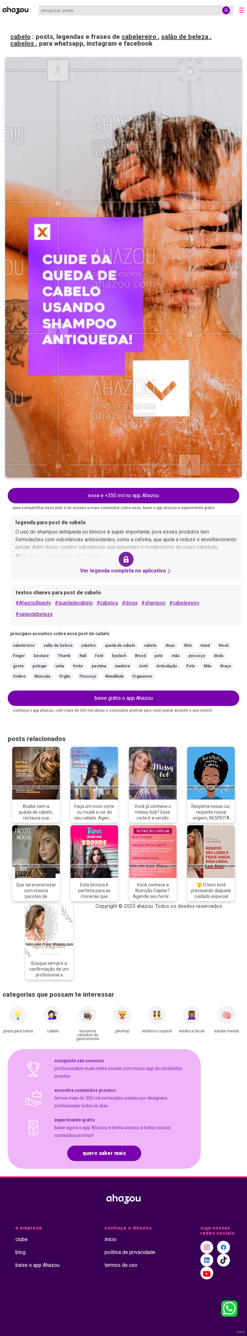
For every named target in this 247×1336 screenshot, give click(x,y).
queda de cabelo (120, 645)
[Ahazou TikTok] (223, 1260)
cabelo (20, 37)
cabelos (23, 43)
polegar (39, 666)
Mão (208, 666)
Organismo (142, 676)
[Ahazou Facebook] (223, 1247)
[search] (226, 10)
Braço (225, 666)
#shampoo (153, 603)
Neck (224, 645)
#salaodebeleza (33, 614)
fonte (78, 666)
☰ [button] (241, 10)
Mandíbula (114, 676)
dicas (170, 645)
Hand (205, 645)
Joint (143, 666)
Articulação (166, 666)
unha (59, 666)
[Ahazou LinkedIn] (206, 1260)
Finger (19, 656)
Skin (188, 645)
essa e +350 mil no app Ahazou (123, 495)
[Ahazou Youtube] (206, 1273)
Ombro (19, 676)
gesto (18, 666)
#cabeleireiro (184, 603)
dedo (219, 656)
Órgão (64, 676)
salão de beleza (185, 37)
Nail (82, 656)
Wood (140, 656)
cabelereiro (140, 37)
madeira (122, 666)
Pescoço (87, 676)
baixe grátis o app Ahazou (124, 698)
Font (99, 656)
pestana (99, 666)
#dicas (130, 603)
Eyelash (119, 656)
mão (176, 656)
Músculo (42, 676)
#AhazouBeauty (33, 603)
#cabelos (107, 603)
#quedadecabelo (74, 603)
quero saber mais (104, 1153)
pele (158, 656)
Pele (190, 666)
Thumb (64, 656)
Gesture (41, 656)
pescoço (196, 656)
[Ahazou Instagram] (206, 1247)
